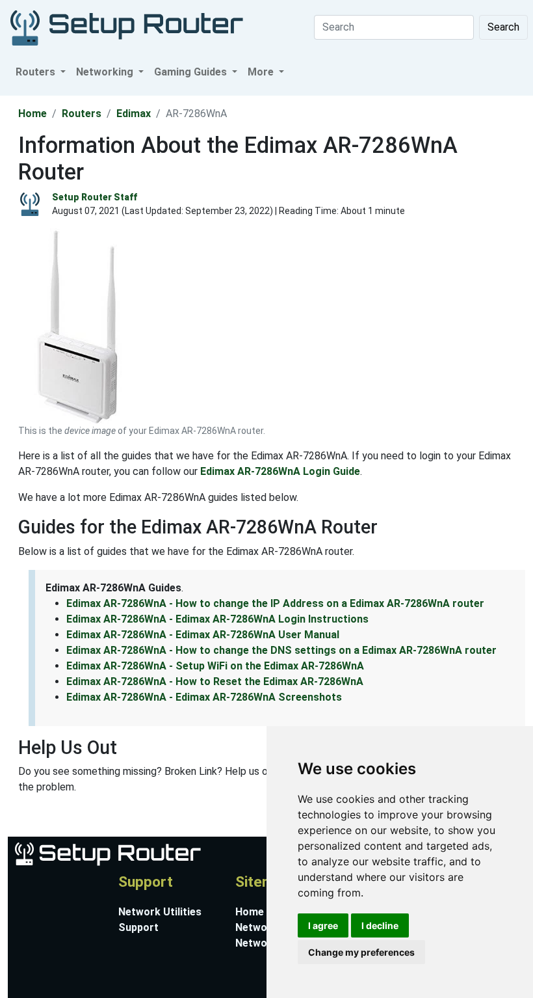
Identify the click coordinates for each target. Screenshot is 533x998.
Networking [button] (106, 72)
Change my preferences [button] (361, 952)
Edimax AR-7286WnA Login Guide (280, 471)
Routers (81, 113)
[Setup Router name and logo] (107, 853)
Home (32, 113)
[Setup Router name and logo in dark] (126, 27)
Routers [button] (37, 72)
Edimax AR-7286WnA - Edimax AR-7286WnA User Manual (202, 634)
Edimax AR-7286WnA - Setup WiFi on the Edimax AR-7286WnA (215, 666)
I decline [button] (379, 925)
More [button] (262, 72)
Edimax (133, 113)
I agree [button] (323, 925)
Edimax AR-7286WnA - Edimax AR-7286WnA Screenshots (204, 697)
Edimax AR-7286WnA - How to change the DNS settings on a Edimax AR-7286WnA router (281, 650)
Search (503, 27)
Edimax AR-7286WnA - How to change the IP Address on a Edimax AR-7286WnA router (275, 603)
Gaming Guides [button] (191, 72)
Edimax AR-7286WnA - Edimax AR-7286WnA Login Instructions (217, 619)
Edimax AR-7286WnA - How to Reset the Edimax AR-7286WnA (214, 681)
